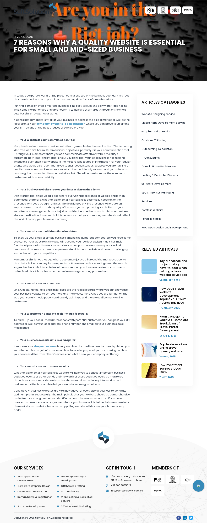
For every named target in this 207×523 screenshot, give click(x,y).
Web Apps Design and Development (165, 227)
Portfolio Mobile (151, 219)
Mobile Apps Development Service (163, 123)
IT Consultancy (151, 158)
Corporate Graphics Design (33, 486)
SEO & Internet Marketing (158, 192)
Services (147, 201)
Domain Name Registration (159, 166)
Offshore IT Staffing (154, 140)
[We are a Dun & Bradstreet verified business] (175, 10)
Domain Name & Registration (34, 497)
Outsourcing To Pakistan (32, 491)
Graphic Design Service (156, 131)
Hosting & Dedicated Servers (160, 175)
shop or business (45, 346)
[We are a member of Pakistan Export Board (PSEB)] (150, 10)
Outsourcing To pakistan (157, 149)
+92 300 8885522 (124, 7)
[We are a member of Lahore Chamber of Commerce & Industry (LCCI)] (163, 10)
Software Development (156, 184)
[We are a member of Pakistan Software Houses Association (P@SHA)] (187, 10)
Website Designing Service (158, 114)
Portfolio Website (152, 210)
